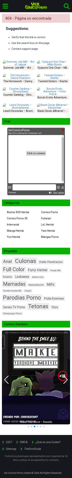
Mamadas (14, 284)
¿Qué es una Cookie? (48, 442)
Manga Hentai (15, 230)
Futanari (46, 218)
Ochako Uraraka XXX (12, 291)
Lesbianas (22, 277)
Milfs (51, 284)
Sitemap (11, 448)
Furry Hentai (37, 270)
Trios (54, 307)
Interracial (13, 224)
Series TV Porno (14, 307)
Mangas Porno (50, 236)
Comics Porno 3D (17, 218)
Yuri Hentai (13, 236)
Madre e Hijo (37, 277)
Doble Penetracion (51, 262)
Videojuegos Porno (12, 313)
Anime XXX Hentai (18, 212)
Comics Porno (49, 212)
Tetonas (38, 306)
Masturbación (36, 284)
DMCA (24, 442)
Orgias (27, 290)
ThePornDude (32, 448)
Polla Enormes (54, 298)
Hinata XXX (55, 270)
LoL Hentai (47, 224)
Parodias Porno (22, 297)
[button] (6, 380)
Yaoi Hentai (48, 230)
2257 (9, 442)
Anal (7, 261)
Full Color (14, 269)
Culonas (25, 261)
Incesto (7, 276)
